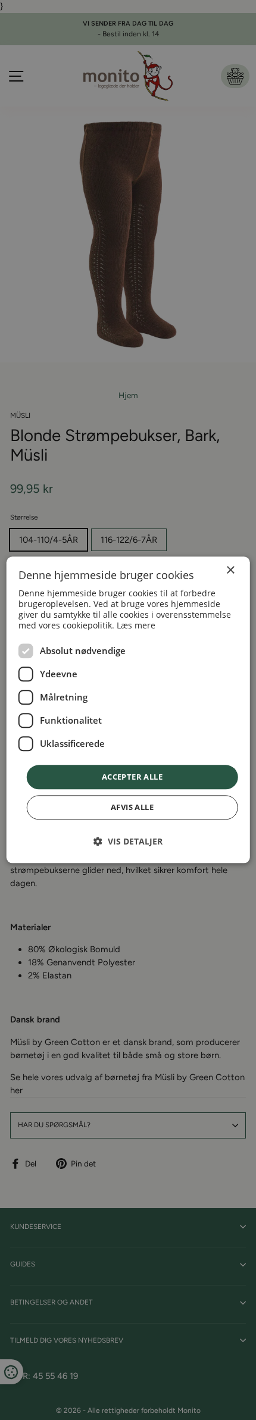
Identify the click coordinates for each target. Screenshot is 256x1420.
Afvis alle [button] (132, 807)
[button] (128, 842)
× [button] (230, 570)
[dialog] (128, 709)
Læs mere (136, 625)
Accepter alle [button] (132, 776)
